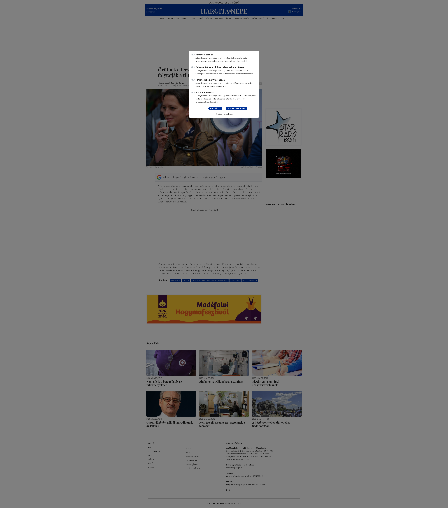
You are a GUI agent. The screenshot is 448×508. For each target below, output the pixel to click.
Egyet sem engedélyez (224, 114)
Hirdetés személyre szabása (210, 79)
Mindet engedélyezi (236, 108)
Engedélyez (215, 108)
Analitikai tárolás (205, 92)
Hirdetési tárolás (204, 54)
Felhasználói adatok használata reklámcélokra (220, 67)
